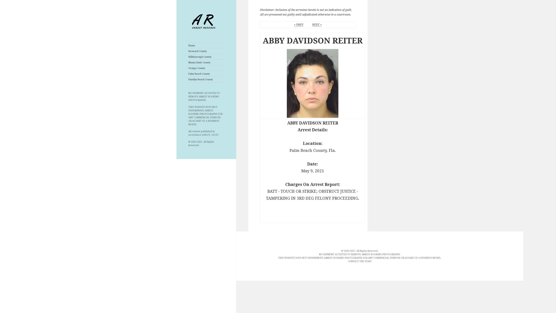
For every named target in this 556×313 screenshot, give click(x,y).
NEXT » (317, 25)
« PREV (298, 25)
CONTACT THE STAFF (360, 261)
